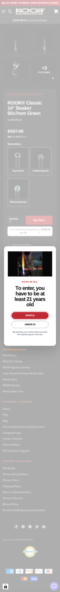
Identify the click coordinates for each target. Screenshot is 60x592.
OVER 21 (30, 315)
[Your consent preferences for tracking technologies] (5, 586)
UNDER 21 (30, 324)
